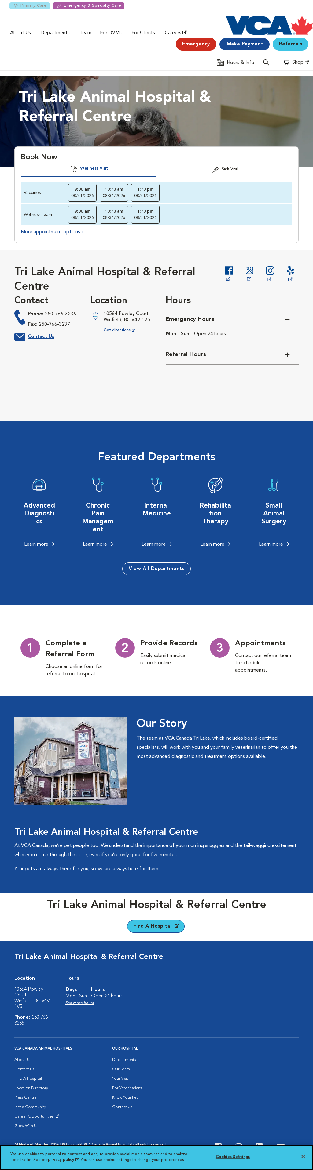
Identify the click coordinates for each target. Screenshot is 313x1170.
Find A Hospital (28, 1079)
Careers (173, 33)
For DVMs (111, 33)
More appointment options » (52, 232)
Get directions (124, 330)
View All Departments (156, 568)
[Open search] (268, 62)
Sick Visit (229, 169)
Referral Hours (186, 354)
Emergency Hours (190, 319)
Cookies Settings (233, 1157)
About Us (20, 33)
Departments (55, 33)
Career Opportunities (35, 1117)
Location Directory (31, 1088)
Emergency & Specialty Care (92, 6)
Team (85, 33)
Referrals (290, 44)
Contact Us (41, 336)
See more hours (79, 1003)
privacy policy (63, 1160)
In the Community (30, 1107)
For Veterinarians (127, 1088)
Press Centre (25, 1098)
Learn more (36, 544)
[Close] (303, 1156)
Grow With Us (26, 1126)
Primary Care (33, 6)
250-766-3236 (60, 314)
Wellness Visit (93, 168)
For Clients (143, 33)
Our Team (121, 1069)
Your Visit (120, 1079)
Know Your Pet (125, 1098)
